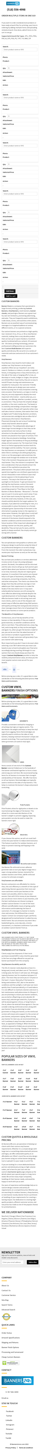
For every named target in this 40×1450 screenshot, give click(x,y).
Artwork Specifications (11, 1337)
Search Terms (7, 1305)
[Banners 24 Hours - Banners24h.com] (13, 3)
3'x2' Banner (7, 1102)
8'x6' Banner (7, 1127)
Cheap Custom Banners (11, 1357)
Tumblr (7, 1438)
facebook (9, 1411)
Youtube (8, 1433)
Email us (5, 1398)
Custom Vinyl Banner (15, 655)
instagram (9, 1424)
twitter (8, 1416)
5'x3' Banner (7, 1110)
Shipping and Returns (10, 1342)
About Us (5, 1285)
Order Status (7, 1333)
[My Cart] (37, 9)
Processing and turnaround (12, 1352)
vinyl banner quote (14, 1172)
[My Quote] (34, 9)
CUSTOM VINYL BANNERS (12, 688)
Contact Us (6, 1290)
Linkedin (8, 1420)
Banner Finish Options (10, 1347)
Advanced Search (8, 1309)
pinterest (8, 1429)
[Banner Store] (18, 1384)
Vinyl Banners (7, 950)
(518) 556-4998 (16, 9)
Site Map (5, 1300)
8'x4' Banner (7, 1118)
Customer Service (9, 1295)
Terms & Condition (26, 1448)
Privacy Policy (11, 1448)
